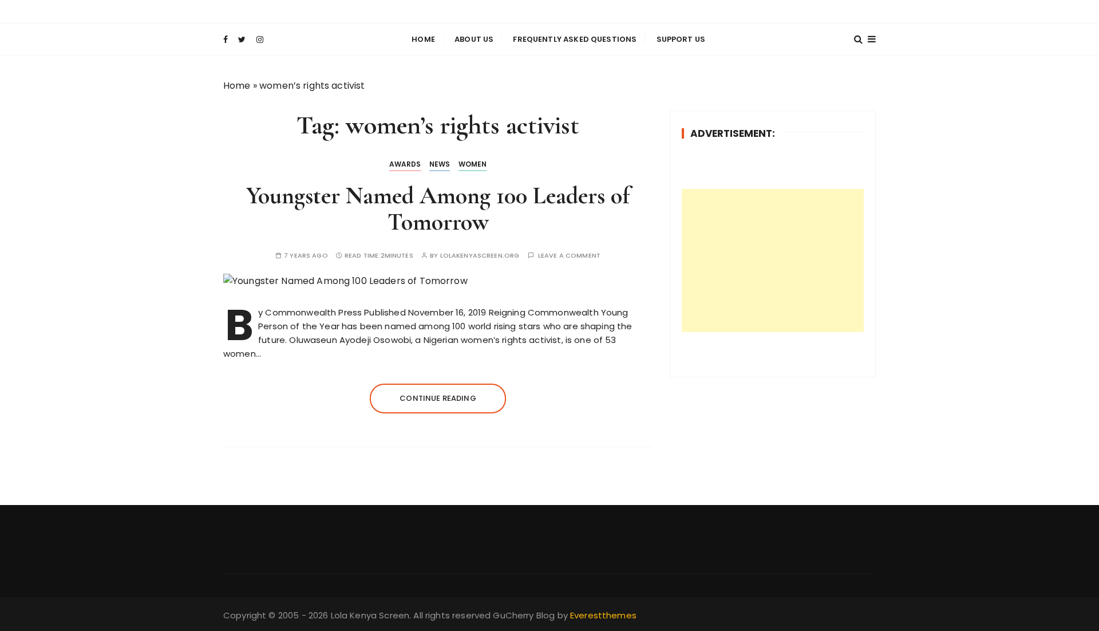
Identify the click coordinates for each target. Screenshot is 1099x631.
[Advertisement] (773, 260)
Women (472, 164)
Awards (405, 164)
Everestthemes (603, 615)
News (439, 164)
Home (423, 39)
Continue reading (438, 398)
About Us (473, 39)
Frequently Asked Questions (575, 39)
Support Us (681, 39)
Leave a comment (569, 256)
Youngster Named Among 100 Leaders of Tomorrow (438, 208)
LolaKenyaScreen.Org (480, 256)
